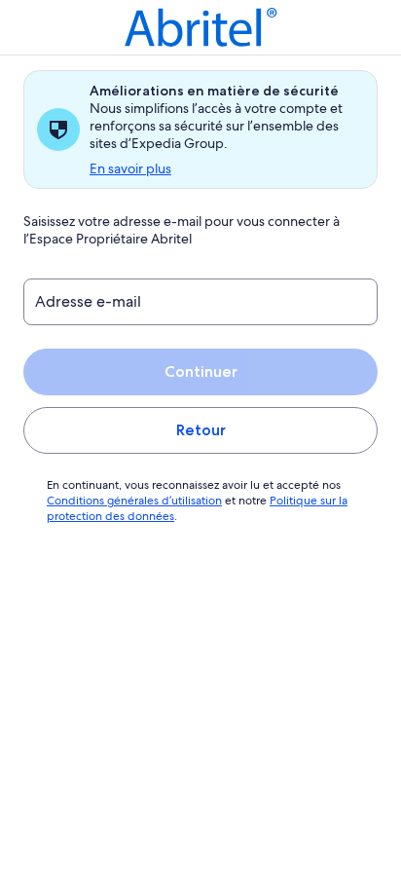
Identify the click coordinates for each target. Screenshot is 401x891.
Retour (201, 430)
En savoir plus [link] (130, 168)
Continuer (200, 371)
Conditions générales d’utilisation (134, 500)
